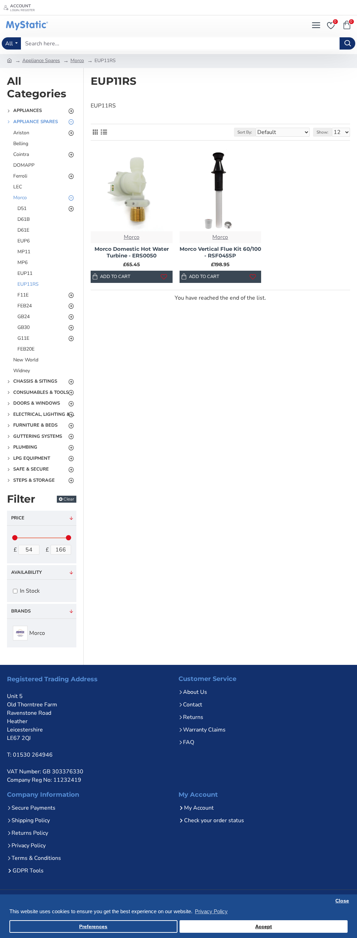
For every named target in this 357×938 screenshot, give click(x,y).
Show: (322, 132)
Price (17, 518)
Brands (21, 611)
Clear (68, 499)
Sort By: (244, 132)
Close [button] (342, 900)
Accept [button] (263, 926)
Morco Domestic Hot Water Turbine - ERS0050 (131, 252)
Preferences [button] (93, 926)
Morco (77, 60)
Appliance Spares (41, 60)
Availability (26, 572)
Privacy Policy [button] (211, 911)
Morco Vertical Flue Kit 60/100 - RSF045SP (220, 252)
